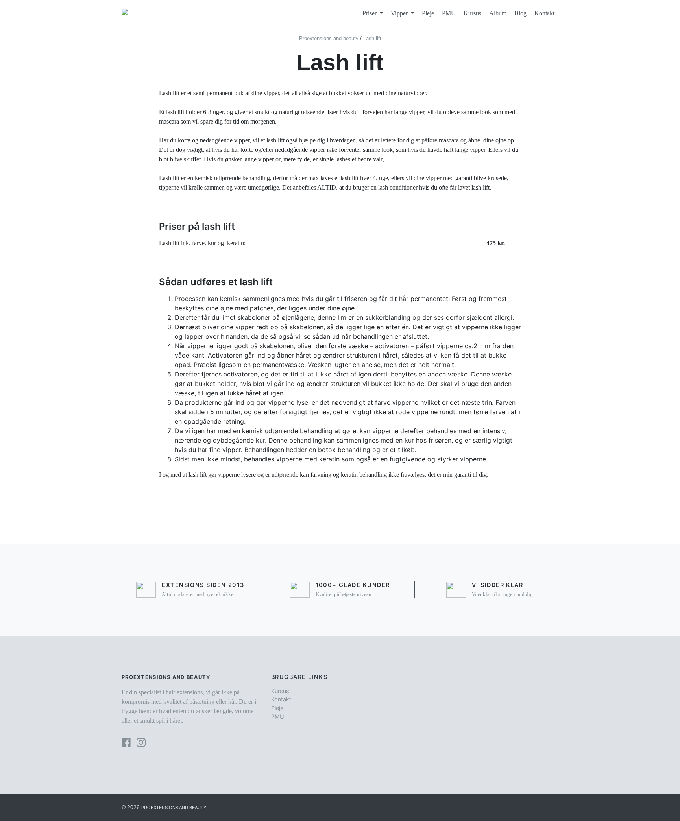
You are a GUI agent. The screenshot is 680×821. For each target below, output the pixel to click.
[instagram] (141, 742)
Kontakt (544, 13)
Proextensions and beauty (173, 807)
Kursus (472, 13)
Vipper (400, 13)
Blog (520, 13)
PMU (449, 13)
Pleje (428, 13)
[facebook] (126, 742)
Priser (370, 13)
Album (497, 13)
